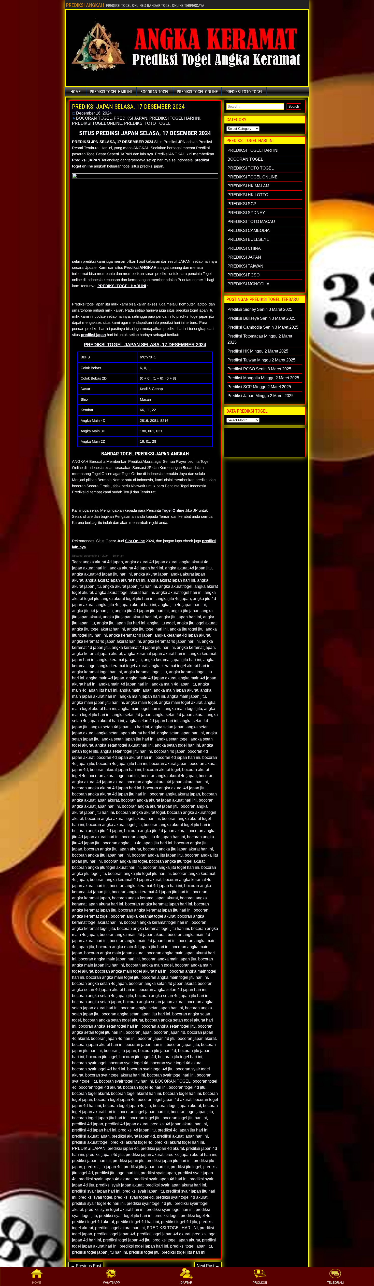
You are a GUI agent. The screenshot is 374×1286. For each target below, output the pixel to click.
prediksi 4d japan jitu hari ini (183, 1130)
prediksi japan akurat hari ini (190, 1154)
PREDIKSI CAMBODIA (248, 230)
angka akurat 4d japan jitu (188, 568)
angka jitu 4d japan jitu (92, 611)
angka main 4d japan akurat (151, 678)
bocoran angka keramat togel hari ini (157, 922)
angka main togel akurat (180, 702)
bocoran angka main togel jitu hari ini (174, 977)
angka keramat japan (196, 647)
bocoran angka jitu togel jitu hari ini (139, 873)
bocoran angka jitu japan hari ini (101, 855)
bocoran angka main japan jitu (169, 959)
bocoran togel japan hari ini (144, 1112)
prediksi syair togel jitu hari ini (125, 1215)
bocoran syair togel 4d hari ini (98, 1069)
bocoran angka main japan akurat (114, 953)
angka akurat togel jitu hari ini (128, 598)
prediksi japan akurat (144, 1154)
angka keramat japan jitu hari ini (172, 660)
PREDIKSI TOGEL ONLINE (197, 91)
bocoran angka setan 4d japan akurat (162, 983)
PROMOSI (260, 1282)
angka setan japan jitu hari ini (128, 739)
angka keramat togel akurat (122, 666)
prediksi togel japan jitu (191, 1246)
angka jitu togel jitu (187, 629)
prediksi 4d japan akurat (126, 1124)
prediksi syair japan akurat (119, 1185)
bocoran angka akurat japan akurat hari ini (159, 800)
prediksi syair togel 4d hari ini (98, 1203)
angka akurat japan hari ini (171, 580)
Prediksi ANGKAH (140, 267)
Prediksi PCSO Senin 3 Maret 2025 (259, 369)
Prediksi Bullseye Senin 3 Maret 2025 (261, 318)
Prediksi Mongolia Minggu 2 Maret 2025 (263, 378)
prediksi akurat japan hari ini (182, 1136)
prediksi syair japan (158, 1173)
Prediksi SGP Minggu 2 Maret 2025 (259, 387)
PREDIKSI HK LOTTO (247, 195)
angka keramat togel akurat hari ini (180, 666)
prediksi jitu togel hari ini (117, 1173)
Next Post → (208, 1266)
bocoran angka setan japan (96, 1002)
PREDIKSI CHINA (244, 248)
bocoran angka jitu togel (125, 861)
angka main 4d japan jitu (174, 684)
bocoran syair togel (89, 1063)
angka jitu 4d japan (173, 598)
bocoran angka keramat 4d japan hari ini (146, 886)
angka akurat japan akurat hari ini (115, 580)
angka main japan (135, 690)
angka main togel (141, 702)
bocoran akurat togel (161, 769)
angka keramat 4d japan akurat (182, 635)
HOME (36, 1282)
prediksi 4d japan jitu (137, 1130)
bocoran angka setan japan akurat (153, 1002)
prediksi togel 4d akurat (93, 1222)
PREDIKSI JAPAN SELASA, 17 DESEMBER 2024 (128, 106)
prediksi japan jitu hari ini (169, 1160)
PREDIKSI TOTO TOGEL (244, 91)
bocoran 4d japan (169, 751)
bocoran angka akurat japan (175, 794)
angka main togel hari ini (140, 708)
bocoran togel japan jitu (192, 1112)
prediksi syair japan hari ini (96, 1191)
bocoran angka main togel (149, 965)
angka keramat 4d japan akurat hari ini (106, 641)
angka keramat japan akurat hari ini (156, 653)
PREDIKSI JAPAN (130, 118)
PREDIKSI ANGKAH (85, 5)
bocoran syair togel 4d (128, 1063)
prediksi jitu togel (186, 1167)
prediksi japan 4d (123, 1148)
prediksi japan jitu (129, 1160)
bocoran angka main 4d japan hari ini (143, 941)
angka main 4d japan (105, 678)
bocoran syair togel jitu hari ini (126, 1081)
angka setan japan (167, 727)
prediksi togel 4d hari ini (137, 1222)
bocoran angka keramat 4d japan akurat (125, 879)
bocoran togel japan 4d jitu (127, 1105)
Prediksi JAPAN (86, 160)
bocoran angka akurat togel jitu (114, 824)
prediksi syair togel (95, 1197)
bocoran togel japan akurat (177, 1105)
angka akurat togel (175, 586)
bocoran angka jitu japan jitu (157, 855)
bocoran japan (139, 1032)
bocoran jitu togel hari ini (180, 1057)
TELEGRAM (335, 1282)
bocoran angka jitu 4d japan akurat (155, 831)
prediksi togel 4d (195, 1215)
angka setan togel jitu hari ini (126, 751)
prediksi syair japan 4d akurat (105, 1179)
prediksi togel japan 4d (114, 1234)
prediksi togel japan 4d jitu (126, 1240)
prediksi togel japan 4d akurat (163, 1234)
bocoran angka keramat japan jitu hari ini (155, 910)
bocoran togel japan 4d (115, 1099)
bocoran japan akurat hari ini (97, 1044)
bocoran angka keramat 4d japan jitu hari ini (151, 892)
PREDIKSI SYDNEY (246, 213)
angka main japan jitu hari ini (98, 702)
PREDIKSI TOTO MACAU (251, 221)
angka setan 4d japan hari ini (152, 721)
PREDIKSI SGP (241, 204)
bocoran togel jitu (145, 1118)
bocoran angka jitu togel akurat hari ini (106, 867)
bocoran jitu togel (101, 1057)
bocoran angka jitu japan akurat (112, 849)
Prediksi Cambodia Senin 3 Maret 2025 (262, 327)
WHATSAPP (111, 1282)
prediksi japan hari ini (91, 1160)
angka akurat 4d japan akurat (151, 562)
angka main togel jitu (183, 708)
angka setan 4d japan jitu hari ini (120, 727)
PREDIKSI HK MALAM (248, 186)
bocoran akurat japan (168, 763)
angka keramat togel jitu (145, 672)
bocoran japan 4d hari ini (113, 1038)
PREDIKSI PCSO (243, 275)
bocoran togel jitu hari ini (185, 1118)
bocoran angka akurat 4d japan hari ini (106, 788)
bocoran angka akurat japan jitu (150, 806)
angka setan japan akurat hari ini (125, 733)
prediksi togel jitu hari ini (183, 1252)
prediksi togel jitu (144, 1252)
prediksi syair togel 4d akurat (181, 1197)
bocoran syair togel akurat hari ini (115, 1075)
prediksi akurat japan (91, 1136)
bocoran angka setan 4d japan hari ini (172, 989)
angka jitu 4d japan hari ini (182, 605)
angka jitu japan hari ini (180, 617)
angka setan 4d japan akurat (179, 714)
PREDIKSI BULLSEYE (248, 239)
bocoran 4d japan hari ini (177, 757)
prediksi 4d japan (87, 1124)
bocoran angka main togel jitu (112, 977)
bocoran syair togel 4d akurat (176, 1063)
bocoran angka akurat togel (140, 812)
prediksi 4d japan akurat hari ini (178, 1124)
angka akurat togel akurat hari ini (124, 592)
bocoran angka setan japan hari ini (152, 1008)
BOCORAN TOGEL (154, 91)
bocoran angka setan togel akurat (113, 1020)
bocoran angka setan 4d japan (99, 983)
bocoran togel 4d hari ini (145, 1087)
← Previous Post (86, 1266)
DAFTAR (186, 1282)
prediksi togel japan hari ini (144, 1246)
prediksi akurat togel (90, 1142)
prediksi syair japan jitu (143, 1191)
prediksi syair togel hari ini (170, 1209)
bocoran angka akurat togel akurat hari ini (122, 818)
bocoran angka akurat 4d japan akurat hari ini (167, 782)
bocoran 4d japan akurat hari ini (124, 757)
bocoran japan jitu (183, 1044)
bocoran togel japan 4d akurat (164, 1099)
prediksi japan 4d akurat (162, 1148)
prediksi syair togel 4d (134, 1197)
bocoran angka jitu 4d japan (97, 831)
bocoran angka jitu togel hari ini (171, 867)
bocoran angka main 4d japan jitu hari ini (132, 947)
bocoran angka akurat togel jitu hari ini (178, 824)
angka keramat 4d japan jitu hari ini (143, 647)
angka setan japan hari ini (180, 733)
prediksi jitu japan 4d (103, 1167)
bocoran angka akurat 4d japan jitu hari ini (110, 794)
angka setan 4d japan (131, 714)
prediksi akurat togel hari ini (179, 1142)
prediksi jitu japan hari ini (146, 1167)
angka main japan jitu (186, 696)
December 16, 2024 (94, 113)
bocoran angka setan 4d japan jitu (102, 996)
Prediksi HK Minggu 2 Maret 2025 (257, 351)
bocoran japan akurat (197, 1038)
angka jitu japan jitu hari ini (121, 623)
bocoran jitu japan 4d (157, 1051)
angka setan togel (172, 739)
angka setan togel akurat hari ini (124, 745)
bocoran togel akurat (90, 1093)
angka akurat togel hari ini (179, 592)
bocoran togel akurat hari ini (136, 1093)
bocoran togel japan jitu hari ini (99, 1118)
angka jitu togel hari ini (147, 629)
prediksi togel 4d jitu (179, 1222)
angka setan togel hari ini (177, 745)
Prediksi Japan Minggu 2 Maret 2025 (260, 396)
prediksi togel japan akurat (176, 1240)
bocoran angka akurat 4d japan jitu (174, 788)
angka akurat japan (151, 574)
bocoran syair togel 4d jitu (150, 1069)
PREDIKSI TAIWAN (245, 266)
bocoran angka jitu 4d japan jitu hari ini (137, 843)
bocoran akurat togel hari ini (114, 776)
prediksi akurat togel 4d (131, 1142)
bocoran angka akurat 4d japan (169, 776)
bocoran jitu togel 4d (137, 1057)
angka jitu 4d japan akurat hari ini (126, 605)
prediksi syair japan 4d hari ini (161, 1179)
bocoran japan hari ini (145, 1044)
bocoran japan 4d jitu (157, 1038)
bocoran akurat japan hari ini (115, 769)
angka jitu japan (185, 611)
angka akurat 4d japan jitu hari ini (102, 574)
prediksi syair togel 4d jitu (149, 1203)
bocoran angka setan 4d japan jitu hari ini (172, 996)
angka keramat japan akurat (97, 653)
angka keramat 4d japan (130, 635)
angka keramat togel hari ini (97, 672)
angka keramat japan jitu (119, 660)
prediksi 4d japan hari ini (94, 1130)
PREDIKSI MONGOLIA (248, 284)
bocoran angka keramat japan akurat (145, 898)
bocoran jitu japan (120, 1051)
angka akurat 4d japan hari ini (136, 568)
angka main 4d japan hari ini (124, 684)
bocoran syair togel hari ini (171, 1075)
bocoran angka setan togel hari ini (108, 1026)
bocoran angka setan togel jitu (168, 1026)
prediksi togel (166, 1215)
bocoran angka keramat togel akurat (143, 916)
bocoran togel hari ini (182, 1093)
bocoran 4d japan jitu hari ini (121, 763)
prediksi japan (93, 334)
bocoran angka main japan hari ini (109, 959)
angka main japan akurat (176, 690)
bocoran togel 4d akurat (100, 1087)
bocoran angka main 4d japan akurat (133, 934)
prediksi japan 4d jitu (105, 1154)
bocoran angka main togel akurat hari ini (131, 971)
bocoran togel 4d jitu (187, 1087)
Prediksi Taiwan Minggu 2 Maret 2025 (261, 360)
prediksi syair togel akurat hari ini (115, 1209)
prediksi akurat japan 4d (133, 1136)
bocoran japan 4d (169, 1032)
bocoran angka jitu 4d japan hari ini (153, 837)
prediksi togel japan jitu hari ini (99, 1252)
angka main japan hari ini (142, 696)
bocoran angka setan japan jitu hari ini (136, 1014)
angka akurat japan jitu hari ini (130, 586)
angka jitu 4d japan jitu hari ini (142, 611)
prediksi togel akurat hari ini (120, 1228)
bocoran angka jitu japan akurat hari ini (178, 849)
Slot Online (135, 541)
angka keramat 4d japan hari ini (171, 641)
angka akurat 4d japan (103, 562)
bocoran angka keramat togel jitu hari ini (153, 928)
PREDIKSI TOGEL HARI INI (111, 91)
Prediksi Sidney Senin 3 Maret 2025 (259, 309)
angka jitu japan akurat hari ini (130, 617)
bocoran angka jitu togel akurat (177, 861)
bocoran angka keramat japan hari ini (158, 904)
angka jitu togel (161, 623)
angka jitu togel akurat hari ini (98, 629)
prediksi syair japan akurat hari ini (176, 1185)
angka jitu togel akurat (197, 623)
